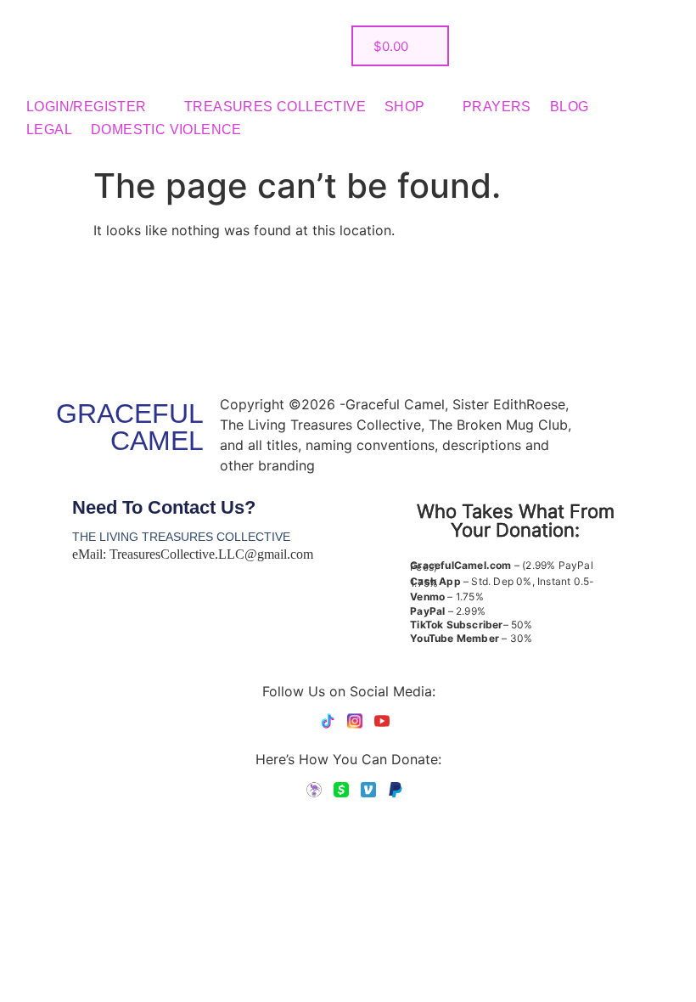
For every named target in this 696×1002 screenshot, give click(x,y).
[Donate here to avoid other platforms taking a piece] (314, 789)
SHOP (404, 106)
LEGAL (49, 129)
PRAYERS (497, 106)
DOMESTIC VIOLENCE (166, 129)
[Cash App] (341, 789)
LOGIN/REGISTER (86, 106)
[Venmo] (368, 789)
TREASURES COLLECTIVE (275, 106)
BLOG (569, 106)
